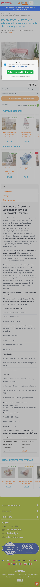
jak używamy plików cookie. (19, 66)
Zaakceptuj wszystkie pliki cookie (20, 72)
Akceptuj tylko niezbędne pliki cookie (20, 76)
